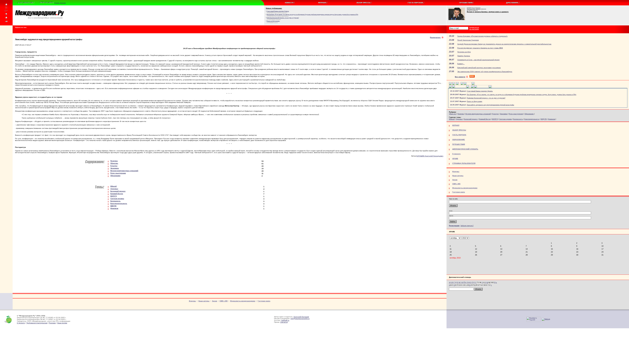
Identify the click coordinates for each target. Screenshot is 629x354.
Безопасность (518, 119)
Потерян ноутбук (464, 52)
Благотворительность (531, 119)
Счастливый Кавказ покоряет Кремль (480, 91)
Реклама (52, 323)
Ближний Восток (484, 119)
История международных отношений (478, 114)
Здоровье (459, 119)
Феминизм (551, 119)
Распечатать (435, 37)
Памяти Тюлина (463, 56)
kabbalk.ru (285, 320)
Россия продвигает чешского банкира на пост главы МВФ (480, 48)
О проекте (21, 323)
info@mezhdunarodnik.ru (300, 318)
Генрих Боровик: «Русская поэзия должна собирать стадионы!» (482, 36)
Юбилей (452, 119)
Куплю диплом (60, 3)
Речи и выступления (516, 114)
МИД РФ (544, 119)
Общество (452, 114)
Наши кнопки (62, 323)
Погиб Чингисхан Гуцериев (468, 40)
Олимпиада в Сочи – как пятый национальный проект (478, 60)
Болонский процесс (471, 119)
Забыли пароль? (467, 225)
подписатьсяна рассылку (474, 28)
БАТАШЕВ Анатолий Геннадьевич (429, 156)
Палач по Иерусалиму (474, 101)
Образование (529, 114)
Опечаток (284, 322)
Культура (495, 114)
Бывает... (461, 64)
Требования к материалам (36, 323)
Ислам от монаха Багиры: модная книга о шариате (488, 12)
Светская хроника (505, 119)
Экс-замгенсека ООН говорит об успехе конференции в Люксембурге (484, 71)
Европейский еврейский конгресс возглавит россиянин (479, 68)
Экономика (503, 114)
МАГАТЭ (495, 119)
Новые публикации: (274, 8)
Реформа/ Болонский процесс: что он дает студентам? (486, 98)
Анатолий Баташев (301, 317)
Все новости (460, 77)
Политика (460, 114)
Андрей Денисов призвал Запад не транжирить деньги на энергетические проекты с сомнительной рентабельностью (504, 44)
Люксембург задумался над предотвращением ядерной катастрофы (490, 105)
